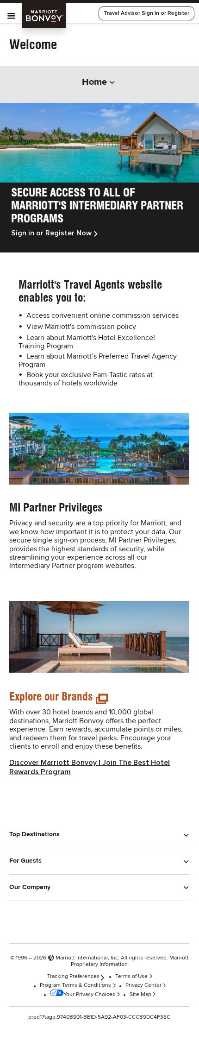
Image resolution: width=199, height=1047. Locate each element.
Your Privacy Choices (89, 994)
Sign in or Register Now (51, 233)
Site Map (140, 994)
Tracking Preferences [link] (73, 976)
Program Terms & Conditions (75, 985)
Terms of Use (131, 976)
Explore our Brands (51, 696)
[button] (99, 839)
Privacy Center (143, 985)
